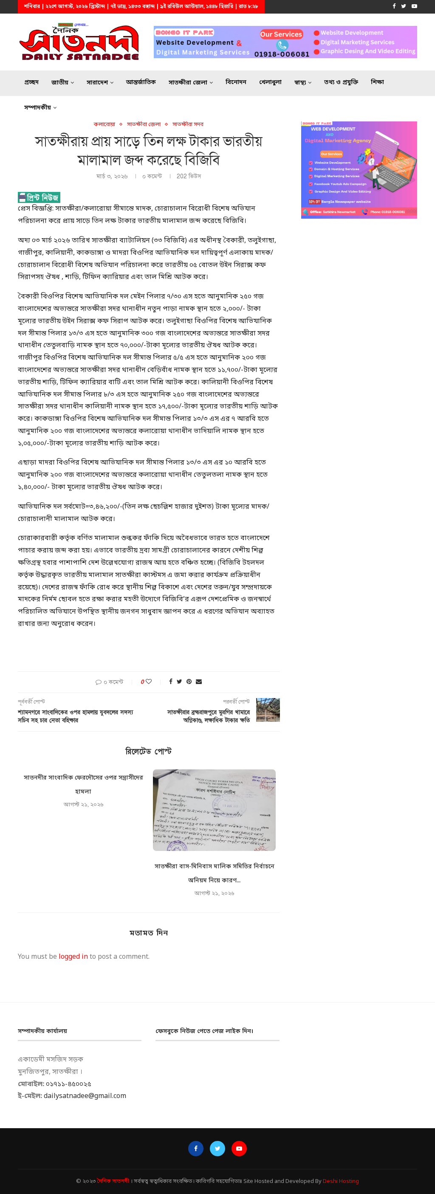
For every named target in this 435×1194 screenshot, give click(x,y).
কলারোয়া (104, 124)
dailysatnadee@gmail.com (85, 1096)
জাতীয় (59, 83)
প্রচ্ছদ (31, 83)
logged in (73, 957)
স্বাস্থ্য (300, 83)
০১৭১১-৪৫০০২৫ (68, 1084)
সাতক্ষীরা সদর (187, 124)
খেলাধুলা (270, 83)
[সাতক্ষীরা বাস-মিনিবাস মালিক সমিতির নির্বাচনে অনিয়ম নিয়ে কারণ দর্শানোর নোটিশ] (214, 810)
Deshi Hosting (341, 1181)
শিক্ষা (377, 83)
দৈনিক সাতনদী (113, 1181)
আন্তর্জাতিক (141, 83)
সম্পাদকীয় (37, 108)
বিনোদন (236, 83)
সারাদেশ (97, 83)
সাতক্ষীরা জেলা (188, 83)
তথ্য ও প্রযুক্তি (341, 83)
